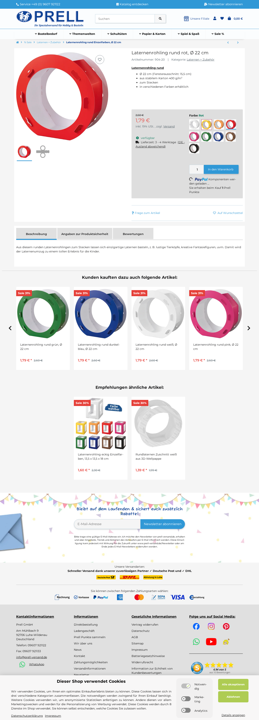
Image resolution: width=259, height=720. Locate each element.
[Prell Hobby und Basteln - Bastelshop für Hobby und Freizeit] (50, 18)
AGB (135, 637)
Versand (169, 126)
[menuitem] (46, 34)
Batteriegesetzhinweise (148, 656)
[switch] (186, 686)
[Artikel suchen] (160, 18)
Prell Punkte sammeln (89, 637)
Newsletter (81, 675)
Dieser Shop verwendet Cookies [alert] (91, 681)
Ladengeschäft (84, 631)
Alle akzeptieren (233, 684)
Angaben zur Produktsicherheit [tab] (84, 234)
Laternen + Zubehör (200, 59)
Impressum (140, 650)
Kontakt (79, 656)
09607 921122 (37, 645)
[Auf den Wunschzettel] (99, 59)
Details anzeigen (233, 715)
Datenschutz (141, 631)
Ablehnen (233, 696)
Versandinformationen (90, 668)
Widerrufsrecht (142, 662)
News (78, 650)
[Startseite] (17, 42)
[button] (214, 18)
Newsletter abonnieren (163, 524)
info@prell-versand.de (31, 657)
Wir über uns (83, 643)
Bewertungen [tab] (133, 234)
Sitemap (137, 643)
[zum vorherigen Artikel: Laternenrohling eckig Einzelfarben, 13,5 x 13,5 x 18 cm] (228, 42)
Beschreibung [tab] (36, 234)
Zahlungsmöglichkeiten (91, 662)
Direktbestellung (86, 624)
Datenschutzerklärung (27, 716)
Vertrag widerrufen (145, 624)
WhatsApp (36, 664)
